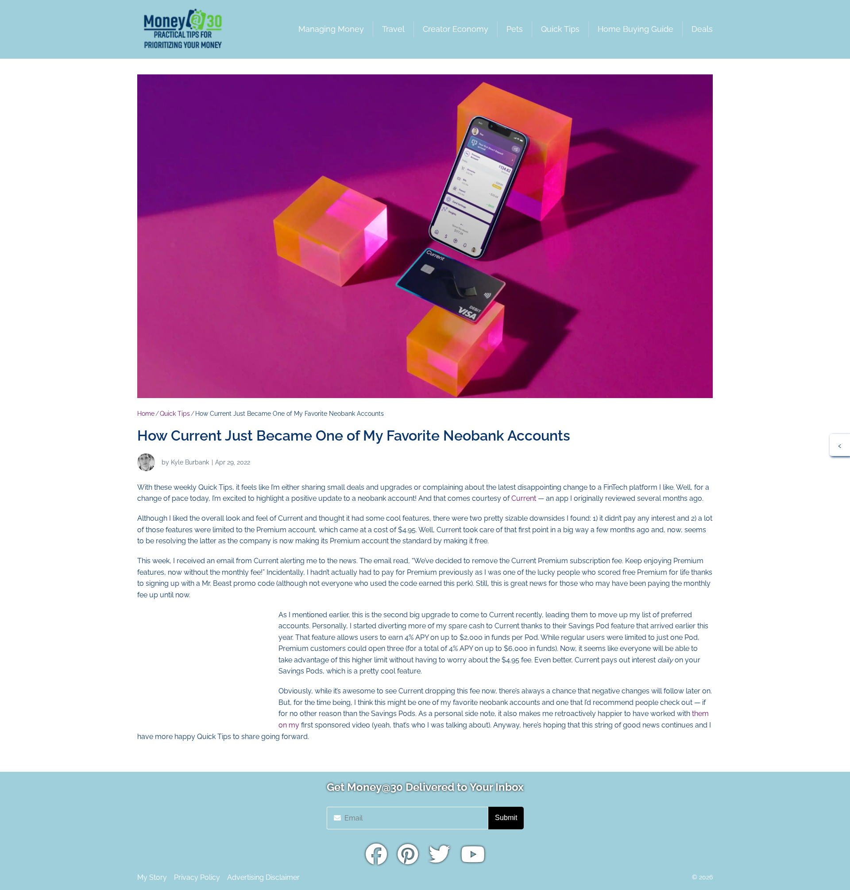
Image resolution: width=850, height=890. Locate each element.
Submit (506, 817)
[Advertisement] (203, 664)
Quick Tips (175, 413)
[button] (840, 445)
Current (523, 498)
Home (146, 413)
